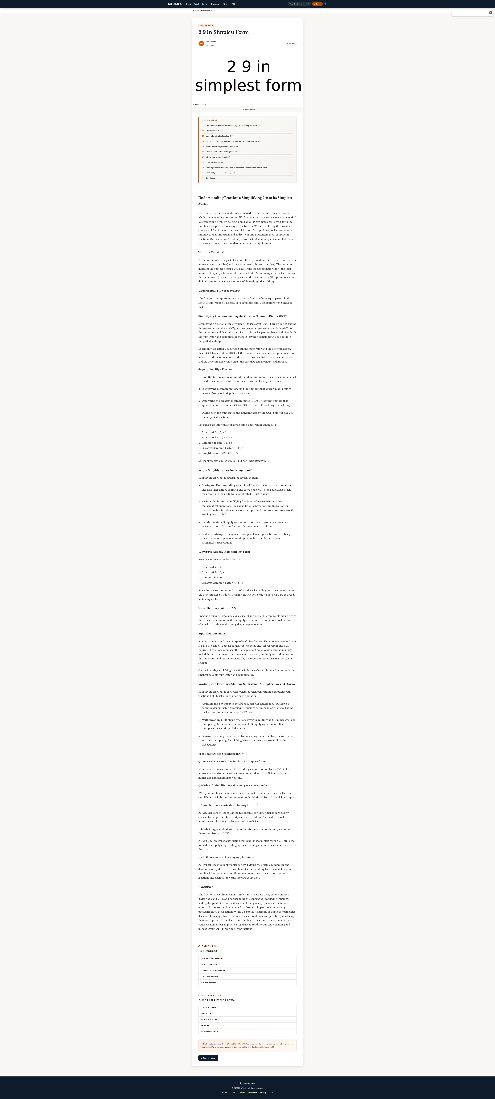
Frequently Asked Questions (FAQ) (220, 173)
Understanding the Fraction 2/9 (219, 136)
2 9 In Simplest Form (236, 1044)
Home (188, 4)
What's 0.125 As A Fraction (212, 958)
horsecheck (175, 3)
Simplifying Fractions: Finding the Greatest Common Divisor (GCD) (233, 141)
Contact (205, 4)
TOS (233, 4)
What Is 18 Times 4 (209, 964)
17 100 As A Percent (209, 976)
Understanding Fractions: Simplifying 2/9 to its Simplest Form (231, 125)
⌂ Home (317, 4)
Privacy (225, 4)
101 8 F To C (206, 1025)
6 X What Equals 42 (209, 1031)
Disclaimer (215, 4)
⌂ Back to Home (208, 1058)
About (196, 4)
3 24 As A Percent (208, 982)
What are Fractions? (214, 131)
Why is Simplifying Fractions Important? (222, 146)
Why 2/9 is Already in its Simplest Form (222, 152)
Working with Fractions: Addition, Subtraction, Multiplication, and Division (236, 167)
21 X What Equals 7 (209, 1007)
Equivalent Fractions (214, 162)
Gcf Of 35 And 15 (208, 1013)
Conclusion (210, 178)
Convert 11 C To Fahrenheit (213, 970)
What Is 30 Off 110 (209, 1019)
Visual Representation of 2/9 (218, 157)
